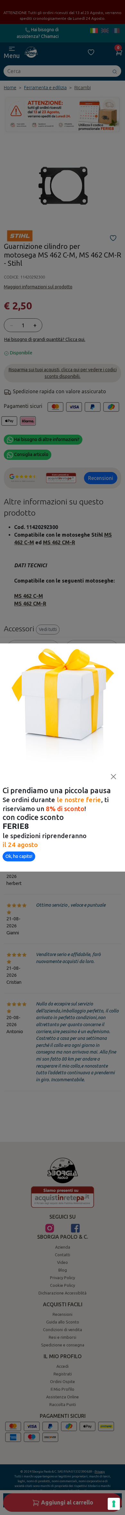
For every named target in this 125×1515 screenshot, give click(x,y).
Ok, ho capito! (18, 856)
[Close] (113, 776)
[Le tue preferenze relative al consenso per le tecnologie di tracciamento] (114, 1504)
